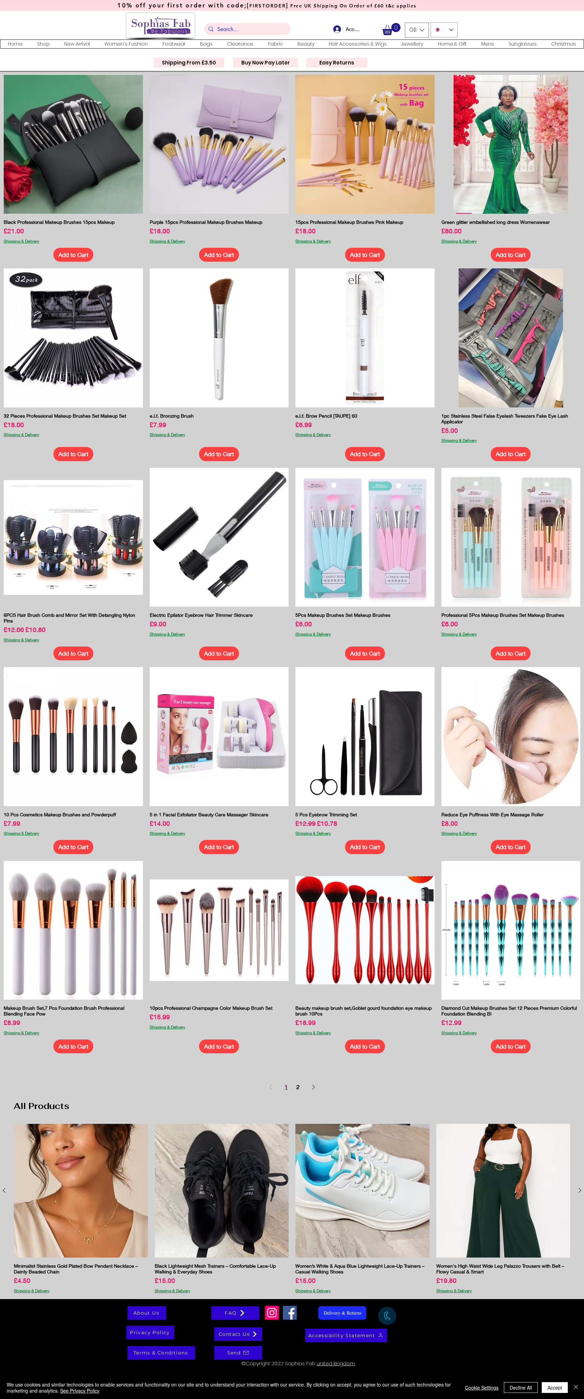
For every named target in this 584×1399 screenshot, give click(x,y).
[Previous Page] (271, 1087)
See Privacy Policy (79, 1390)
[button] (391, 29)
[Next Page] (314, 1087)
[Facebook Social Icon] (290, 1313)
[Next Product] (580, 1190)
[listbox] (417, 30)
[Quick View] (73, 144)
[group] (292, 1209)
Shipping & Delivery (21, 241)
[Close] (576, 1387)
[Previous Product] (4, 1190)
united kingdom (336, 1363)
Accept (555, 1387)
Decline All (521, 1387)
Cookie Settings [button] (481, 1387)
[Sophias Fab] (272, 1313)
